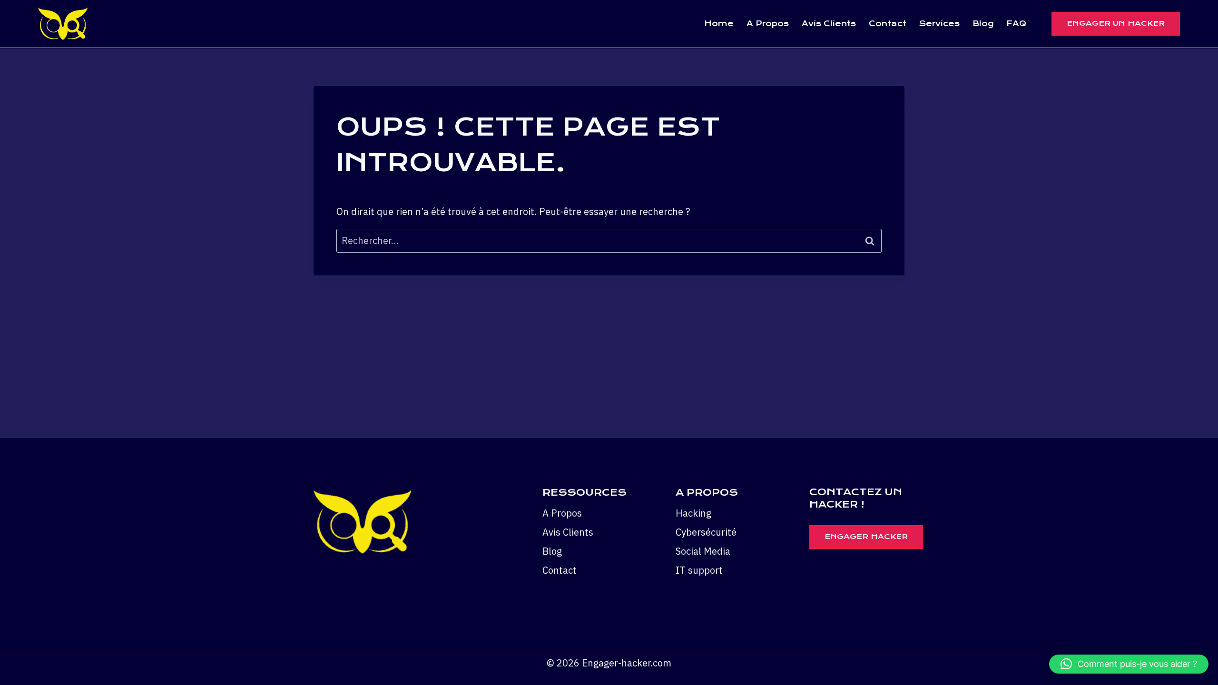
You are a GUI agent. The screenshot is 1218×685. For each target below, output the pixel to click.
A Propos (768, 23)
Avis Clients (829, 23)
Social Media (703, 551)
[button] (1128, 664)
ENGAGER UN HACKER (1116, 23)
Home (719, 23)
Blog (982, 23)
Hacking (693, 513)
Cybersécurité (706, 532)
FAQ (1016, 23)
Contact (887, 23)
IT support (699, 570)
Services (939, 23)
